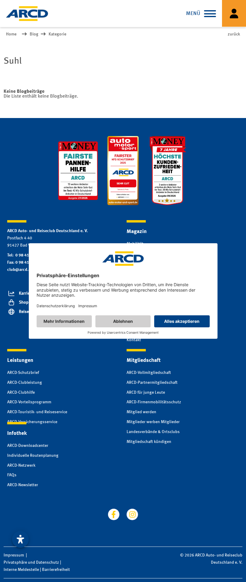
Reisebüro (28, 312)
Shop (23, 302)
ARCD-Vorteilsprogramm (29, 402)
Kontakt (134, 340)
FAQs (11, 475)
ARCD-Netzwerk (21, 465)
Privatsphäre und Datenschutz (31, 562)
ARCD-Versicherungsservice (32, 422)
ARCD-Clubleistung (24, 382)
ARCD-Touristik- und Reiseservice (37, 412)
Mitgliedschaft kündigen (149, 442)
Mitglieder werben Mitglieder (153, 422)
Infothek (17, 433)
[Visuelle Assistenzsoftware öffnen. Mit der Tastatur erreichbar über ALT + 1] (20, 539)
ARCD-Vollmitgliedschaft (149, 373)
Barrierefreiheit (56, 570)
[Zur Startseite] (27, 13)
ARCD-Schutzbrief (23, 373)
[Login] (234, 13)
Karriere (26, 293)
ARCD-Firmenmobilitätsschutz (154, 402)
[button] (210, 13)
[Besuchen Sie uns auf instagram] (132, 514)
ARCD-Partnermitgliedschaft (152, 382)
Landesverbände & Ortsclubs (153, 432)
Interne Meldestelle (21, 570)
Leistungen (20, 360)
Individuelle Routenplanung (32, 455)
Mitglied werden (141, 412)
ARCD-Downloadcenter (27, 446)
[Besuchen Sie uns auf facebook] (113, 514)
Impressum (14, 555)
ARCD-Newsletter (22, 485)
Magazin (137, 231)
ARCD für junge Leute (146, 392)
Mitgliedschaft (143, 360)
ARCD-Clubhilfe (21, 392)
